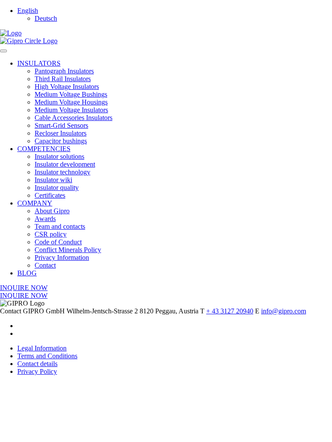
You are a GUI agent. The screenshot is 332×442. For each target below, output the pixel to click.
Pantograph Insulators (64, 71)
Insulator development (65, 164)
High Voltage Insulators (67, 86)
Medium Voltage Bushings (71, 94)
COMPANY (34, 203)
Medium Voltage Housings (71, 102)
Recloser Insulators (60, 133)
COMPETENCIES (43, 148)
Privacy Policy (37, 371)
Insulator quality (57, 187)
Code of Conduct (58, 242)
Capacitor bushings (61, 141)
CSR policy (51, 234)
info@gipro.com (283, 311)
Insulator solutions (59, 156)
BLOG (27, 273)
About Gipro (52, 211)
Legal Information (42, 348)
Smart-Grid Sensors (61, 125)
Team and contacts (60, 226)
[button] (27, 10)
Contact (45, 265)
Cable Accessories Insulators (73, 117)
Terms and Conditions (47, 356)
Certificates (50, 195)
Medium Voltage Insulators (71, 110)
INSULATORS (39, 63)
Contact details (37, 363)
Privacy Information (62, 257)
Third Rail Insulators (63, 78)
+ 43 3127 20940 (229, 311)
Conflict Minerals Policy (68, 249)
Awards (45, 218)
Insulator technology (62, 172)
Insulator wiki (53, 179)
